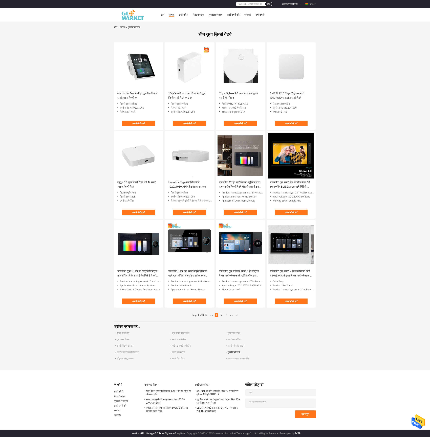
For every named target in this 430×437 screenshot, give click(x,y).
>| (237, 315)
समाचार (247, 14)
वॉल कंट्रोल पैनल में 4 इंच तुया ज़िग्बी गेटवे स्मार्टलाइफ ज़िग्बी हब (137, 95)
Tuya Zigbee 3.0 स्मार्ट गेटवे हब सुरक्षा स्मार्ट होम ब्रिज (238, 95)
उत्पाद (171, 14)
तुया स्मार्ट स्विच (234, 333)
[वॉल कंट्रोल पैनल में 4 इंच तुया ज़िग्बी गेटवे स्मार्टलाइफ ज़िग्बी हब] (138, 67)
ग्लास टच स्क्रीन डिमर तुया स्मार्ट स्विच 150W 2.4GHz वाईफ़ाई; (165, 401)
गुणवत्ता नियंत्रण (215, 14)
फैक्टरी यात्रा (198, 14)
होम (162, 14)
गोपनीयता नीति (138, 433)
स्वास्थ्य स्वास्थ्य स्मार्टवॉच (238, 358)
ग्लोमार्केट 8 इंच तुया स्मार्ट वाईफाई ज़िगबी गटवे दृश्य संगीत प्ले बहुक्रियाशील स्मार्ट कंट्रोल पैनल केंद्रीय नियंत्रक (187, 274)
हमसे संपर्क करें (233, 14)
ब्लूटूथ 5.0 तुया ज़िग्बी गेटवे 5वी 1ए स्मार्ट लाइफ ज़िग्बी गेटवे (136, 184)
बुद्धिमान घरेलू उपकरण (126, 358)
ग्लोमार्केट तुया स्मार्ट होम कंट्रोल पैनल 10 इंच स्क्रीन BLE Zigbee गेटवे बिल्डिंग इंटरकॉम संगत (290, 185)
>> (231, 315)
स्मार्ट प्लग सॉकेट (234, 339)
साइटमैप (117, 415)
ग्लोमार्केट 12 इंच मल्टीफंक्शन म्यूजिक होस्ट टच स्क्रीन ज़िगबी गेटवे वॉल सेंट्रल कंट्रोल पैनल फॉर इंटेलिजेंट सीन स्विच (240, 185)
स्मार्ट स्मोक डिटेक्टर (236, 345)
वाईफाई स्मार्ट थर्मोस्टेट (181, 345)
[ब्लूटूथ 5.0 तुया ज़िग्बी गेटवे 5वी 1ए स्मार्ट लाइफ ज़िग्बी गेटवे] (138, 155)
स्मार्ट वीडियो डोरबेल (125, 345)
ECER (298, 433)
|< (206, 315)
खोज (268, 4)
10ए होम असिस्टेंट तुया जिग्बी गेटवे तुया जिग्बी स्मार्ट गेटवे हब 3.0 (187, 95)
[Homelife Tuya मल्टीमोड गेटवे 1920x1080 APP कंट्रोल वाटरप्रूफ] (189, 155)
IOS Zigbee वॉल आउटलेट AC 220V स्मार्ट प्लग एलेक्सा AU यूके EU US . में (218, 393)
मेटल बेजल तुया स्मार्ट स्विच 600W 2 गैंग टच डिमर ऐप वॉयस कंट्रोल (168, 393)
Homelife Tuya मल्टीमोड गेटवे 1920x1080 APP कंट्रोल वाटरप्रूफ (187, 184)
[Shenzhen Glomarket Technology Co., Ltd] (132, 15)
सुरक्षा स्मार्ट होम (123, 333)
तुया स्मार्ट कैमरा (123, 339)
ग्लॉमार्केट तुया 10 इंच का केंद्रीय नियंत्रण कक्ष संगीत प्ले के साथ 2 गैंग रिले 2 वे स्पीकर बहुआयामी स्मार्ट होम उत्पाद (138, 274)
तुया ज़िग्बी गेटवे (234, 352)
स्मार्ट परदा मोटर (178, 352)
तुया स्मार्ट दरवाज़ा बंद (180, 333)
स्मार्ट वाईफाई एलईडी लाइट (128, 352)
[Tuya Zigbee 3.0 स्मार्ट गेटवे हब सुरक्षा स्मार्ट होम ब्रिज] (240, 67)
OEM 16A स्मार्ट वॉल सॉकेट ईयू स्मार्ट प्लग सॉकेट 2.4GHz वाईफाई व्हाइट (217, 409)
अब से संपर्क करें (138, 123)
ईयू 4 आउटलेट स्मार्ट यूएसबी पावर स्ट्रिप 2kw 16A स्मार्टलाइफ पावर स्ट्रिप (218, 401)
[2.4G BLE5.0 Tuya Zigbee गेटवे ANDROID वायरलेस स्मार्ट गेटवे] (291, 67)
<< (211, 315)
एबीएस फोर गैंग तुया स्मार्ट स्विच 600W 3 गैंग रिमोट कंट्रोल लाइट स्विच (167, 409)
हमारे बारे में (183, 14)
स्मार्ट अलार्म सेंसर (179, 339)
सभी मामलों (260, 14)
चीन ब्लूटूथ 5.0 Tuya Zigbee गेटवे (161, 433)
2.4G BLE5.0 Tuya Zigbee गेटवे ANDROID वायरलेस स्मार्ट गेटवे (287, 95)
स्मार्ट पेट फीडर (178, 358)
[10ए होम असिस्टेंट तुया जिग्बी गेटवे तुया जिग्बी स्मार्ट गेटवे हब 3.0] (189, 67)
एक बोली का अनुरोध (290, 4)
